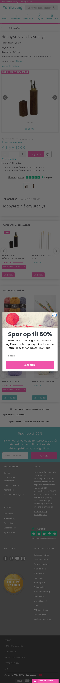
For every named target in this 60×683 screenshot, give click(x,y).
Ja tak (30, 364)
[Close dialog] (54, 315)
